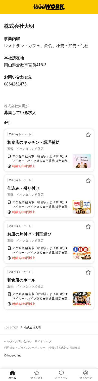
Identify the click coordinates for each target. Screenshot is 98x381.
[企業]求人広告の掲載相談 (64, 347)
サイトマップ (43, 341)
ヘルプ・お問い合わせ (18, 341)
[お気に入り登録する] (88, 134)
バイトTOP (11, 327)
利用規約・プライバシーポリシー (24, 347)
